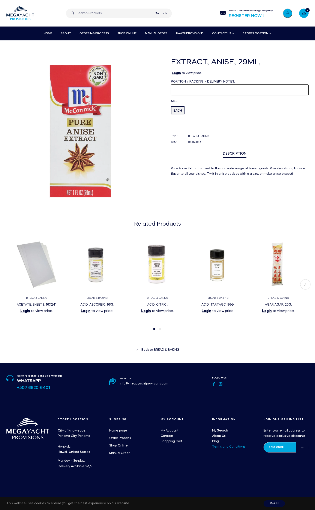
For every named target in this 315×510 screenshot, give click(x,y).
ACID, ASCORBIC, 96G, (97, 304)
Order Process (120, 438)
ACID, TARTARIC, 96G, (217, 304)
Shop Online (118, 445)
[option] (36, 284)
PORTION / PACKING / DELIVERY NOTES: (203, 81)
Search (161, 13)
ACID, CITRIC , (157, 304)
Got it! (274, 503)
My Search (220, 430)
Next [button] (305, 284)
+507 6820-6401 (33, 388)
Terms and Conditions (228, 446)
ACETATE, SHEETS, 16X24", (37, 304)
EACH (178, 110)
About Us (219, 436)
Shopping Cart (171, 441)
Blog (215, 441)
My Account (169, 430)
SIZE (174, 101)
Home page (118, 430)
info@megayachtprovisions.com (144, 383)
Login (176, 73)
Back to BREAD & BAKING (160, 349)
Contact (167, 436)
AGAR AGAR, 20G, (278, 304)
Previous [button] (10, 284)
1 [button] (154, 329)
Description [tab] (234, 153)
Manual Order (119, 453)
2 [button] (160, 329)
